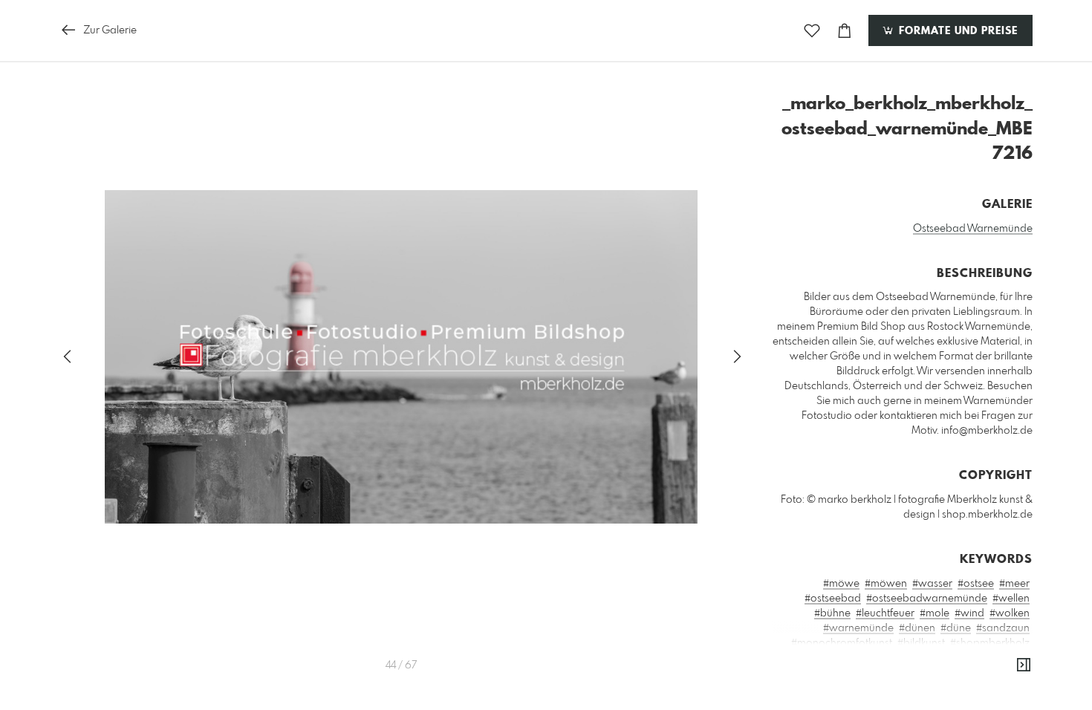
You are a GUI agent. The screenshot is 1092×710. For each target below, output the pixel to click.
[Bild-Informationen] (1024, 665)
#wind (969, 613)
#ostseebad (833, 598)
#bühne (832, 613)
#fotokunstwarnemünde (841, 673)
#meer (1014, 584)
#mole (934, 613)
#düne (955, 628)
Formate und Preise (956, 31)
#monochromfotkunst (841, 643)
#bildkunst (921, 643)
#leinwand (910, 702)
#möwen (886, 584)
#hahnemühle (847, 702)
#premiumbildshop (867, 658)
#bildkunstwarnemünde (973, 658)
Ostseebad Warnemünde (973, 229)
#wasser (932, 584)
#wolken (1009, 613)
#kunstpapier (999, 688)
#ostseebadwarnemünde (926, 598)
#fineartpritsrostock (857, 688)
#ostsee (976, 584)
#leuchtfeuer (885, 613)
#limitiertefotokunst (985, 702)
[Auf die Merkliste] (812, 31)
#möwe (841, 584)
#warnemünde (858, 628)
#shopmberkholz (990, 643)
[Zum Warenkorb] (845, 31)
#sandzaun (1003, 628)
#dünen (917, 628)
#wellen (1011, 598)
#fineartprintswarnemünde (966, 673)
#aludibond (935, 688)
